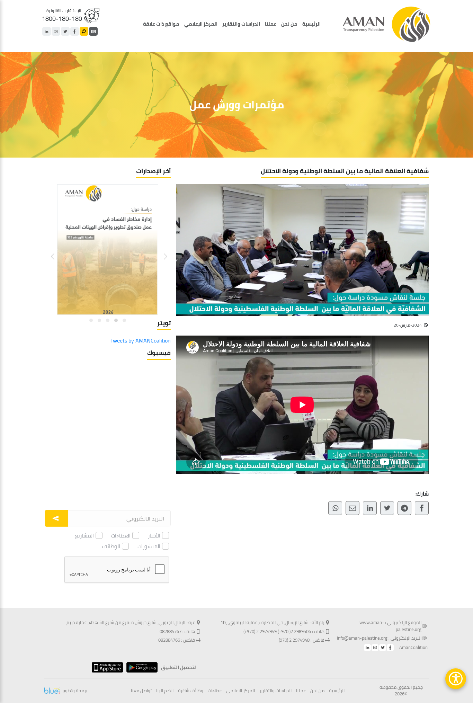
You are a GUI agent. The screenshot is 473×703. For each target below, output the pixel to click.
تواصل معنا (141, 690)
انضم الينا (164, 690)
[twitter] (65, 31)
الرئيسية (311, 23)
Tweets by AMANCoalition (140, 340)
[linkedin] (46, 31)
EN (93, 31)
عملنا (270, 23)
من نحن (289, 23)
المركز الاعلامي (240, 690)
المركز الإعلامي (200, 23)
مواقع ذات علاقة (161, 23)
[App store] (105, 667)
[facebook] (74, 31)
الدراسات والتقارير (241, 23)
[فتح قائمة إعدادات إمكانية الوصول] (455, 678)
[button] (161, 251)
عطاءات (215, 690)
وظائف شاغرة (190, 690)
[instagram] (56, 31)
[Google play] (140, 667)
